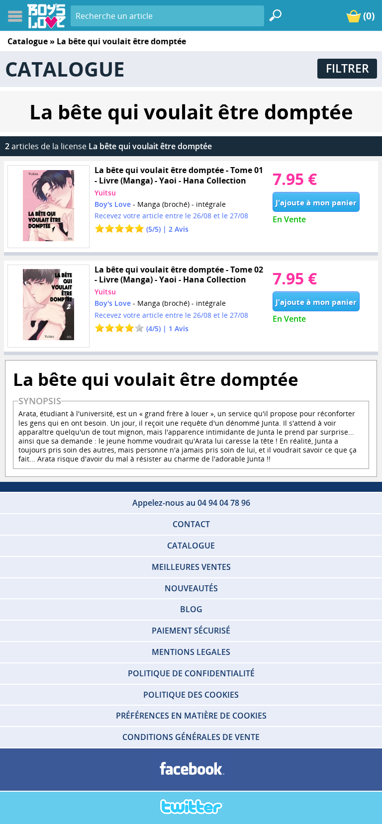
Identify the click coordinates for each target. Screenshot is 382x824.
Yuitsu (105, 192)
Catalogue (27, 41)
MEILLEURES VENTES (191, 566)
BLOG (191, 609)
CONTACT (191, 524)
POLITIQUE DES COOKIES (191, 694)
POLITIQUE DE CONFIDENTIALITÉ (191, 673)
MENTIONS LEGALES (191, 651)
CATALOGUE (191, 545)
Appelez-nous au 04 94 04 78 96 (191, 502)
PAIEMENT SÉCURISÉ (191, 630)
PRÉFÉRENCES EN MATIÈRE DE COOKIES (191, 715)
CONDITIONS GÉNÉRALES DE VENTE (191, 737)
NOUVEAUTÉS (191, 588)
